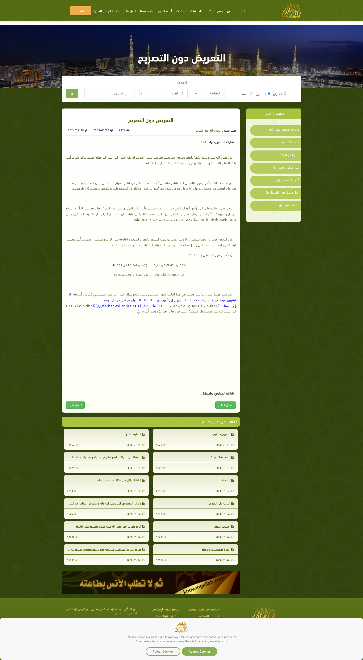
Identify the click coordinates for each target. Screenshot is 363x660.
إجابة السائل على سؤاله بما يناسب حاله (119, 480)
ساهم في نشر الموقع (203, 608)
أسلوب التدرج (222, 526)
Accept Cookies (200, 651)
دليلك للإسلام (208, 615)
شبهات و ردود (290, 154)
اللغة (81, 10)
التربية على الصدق (219, 503)
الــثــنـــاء (226, 480)
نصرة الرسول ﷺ (289, 205)
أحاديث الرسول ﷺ (287, 180)
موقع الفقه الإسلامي (165, 608)
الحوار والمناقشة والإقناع (215, 549)
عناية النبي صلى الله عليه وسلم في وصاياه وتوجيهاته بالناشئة (106, 457)
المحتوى (260, 93)
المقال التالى (75, 405)
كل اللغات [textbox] (177, 93)
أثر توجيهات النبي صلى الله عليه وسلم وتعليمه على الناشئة (108, 526)
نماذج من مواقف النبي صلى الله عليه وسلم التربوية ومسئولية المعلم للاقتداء (97, 549)
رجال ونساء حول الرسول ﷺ (282, 192)
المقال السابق (225, 405)
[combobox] (209, 93)
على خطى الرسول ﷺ (285, 167)
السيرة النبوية (290, 142)
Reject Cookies (163, 651)
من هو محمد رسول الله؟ (283, 129)
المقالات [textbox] (215, 93)
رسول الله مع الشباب (208, 130)
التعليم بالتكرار (133, 434)
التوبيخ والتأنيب (221, 434)
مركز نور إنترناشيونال (166, 615)
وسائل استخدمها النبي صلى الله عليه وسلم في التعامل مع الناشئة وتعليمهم (97, 503)
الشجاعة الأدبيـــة (220, 457)
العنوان (277, 93)
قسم (245, 93)
